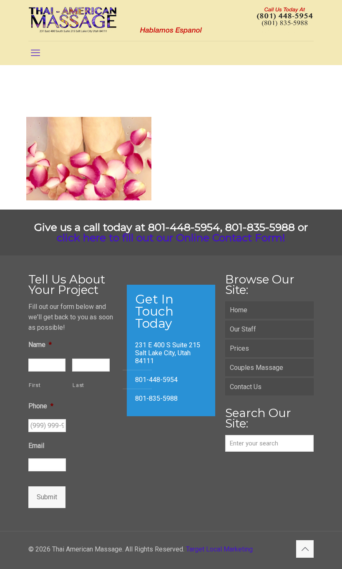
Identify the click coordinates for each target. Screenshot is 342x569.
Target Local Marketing (219, 549)
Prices (239, 348)
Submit (47, 497)
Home (238, 310)
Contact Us (246, 387)
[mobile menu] (35, 53)
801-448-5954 (156, 380)
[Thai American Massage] (171, 20)
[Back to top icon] (305, 549)
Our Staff (243, 329)
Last (78, 385)
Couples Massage (256, 368)
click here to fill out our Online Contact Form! (171, 237)
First (34, 385)
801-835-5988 (156, 398)
